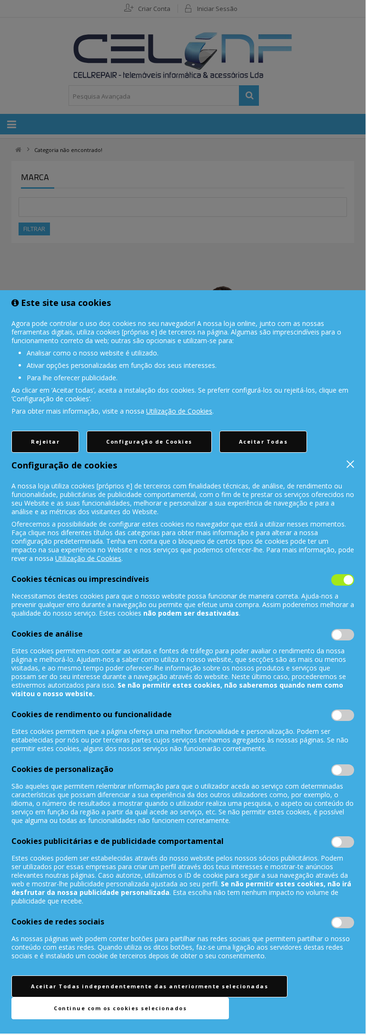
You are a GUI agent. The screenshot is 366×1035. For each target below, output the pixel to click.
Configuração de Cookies (149, 441)
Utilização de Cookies (179, 411)
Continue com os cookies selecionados (120, 1008)
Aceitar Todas (263, 441)
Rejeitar (45, 441)
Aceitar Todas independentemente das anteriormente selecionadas (149, 986)
